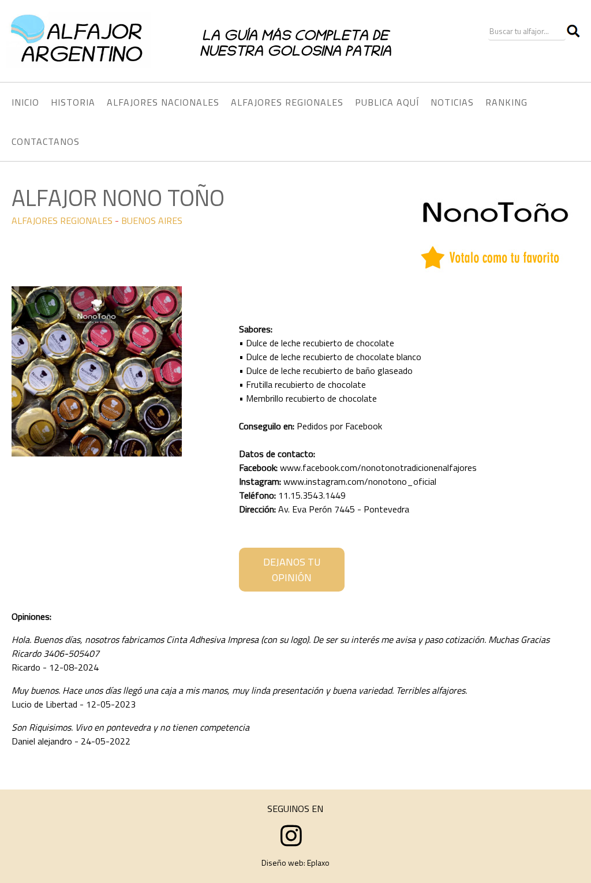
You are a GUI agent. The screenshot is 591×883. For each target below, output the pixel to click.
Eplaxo (318, 862)
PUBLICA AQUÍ (387, 102)
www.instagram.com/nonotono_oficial (359, 481)
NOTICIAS (452, 102)
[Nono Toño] (97, 453)
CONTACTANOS (46, 141)
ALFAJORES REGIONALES (62, 220)
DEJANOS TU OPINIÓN (292, 569)
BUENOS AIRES (151, 220)
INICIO (25, 102)
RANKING (506, 102)
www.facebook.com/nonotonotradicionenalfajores (378, 467)
